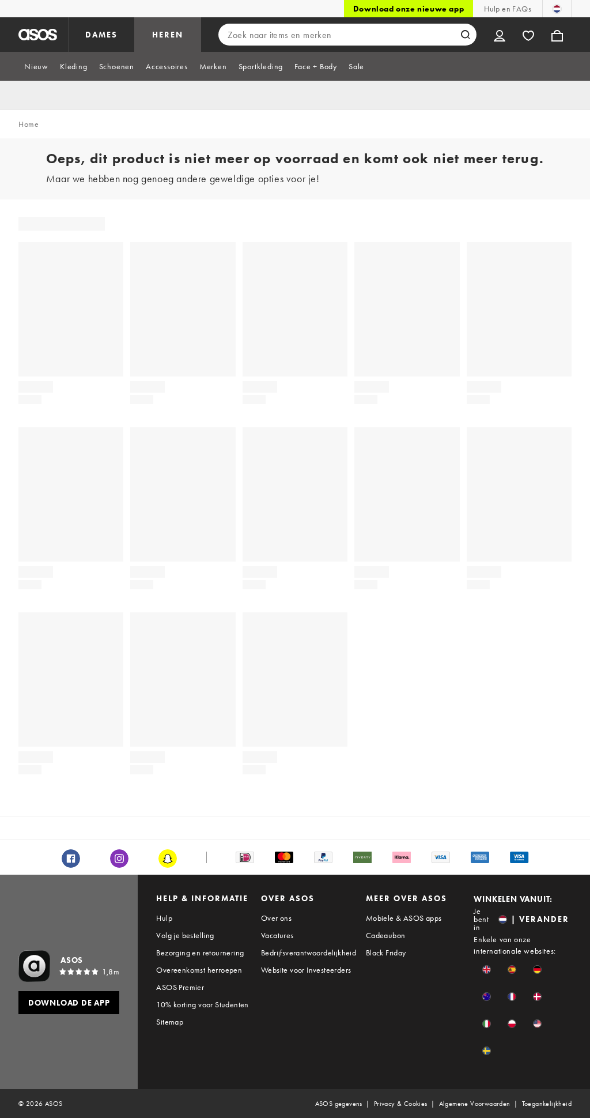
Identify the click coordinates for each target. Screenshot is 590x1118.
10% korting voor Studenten (202, 1004)
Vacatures (277, 935)
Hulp (164, 918)
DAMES (101, 34)
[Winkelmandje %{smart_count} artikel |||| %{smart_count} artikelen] (557, 34)
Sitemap (169, 1022)
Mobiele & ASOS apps (404, 918)
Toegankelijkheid (547, 1103)
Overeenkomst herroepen (199, 970)
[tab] (36, 66)
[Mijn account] (499, 34)
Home (28, 124)
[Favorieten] (528, 34)
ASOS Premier (180, 987)
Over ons (276, 918)
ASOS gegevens (338, 1103)
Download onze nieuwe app (408, 8)
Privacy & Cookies (401, 1103)
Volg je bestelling (185, 935)
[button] (486, 969)
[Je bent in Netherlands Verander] (557, 8)
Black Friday (386, 952)
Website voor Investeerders (306, 970)
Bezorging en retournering (200, 952)
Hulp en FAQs (507, 8)
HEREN (167, 34)
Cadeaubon (386, 935)
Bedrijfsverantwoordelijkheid (308, 952)
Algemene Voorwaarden (474, 1103)
